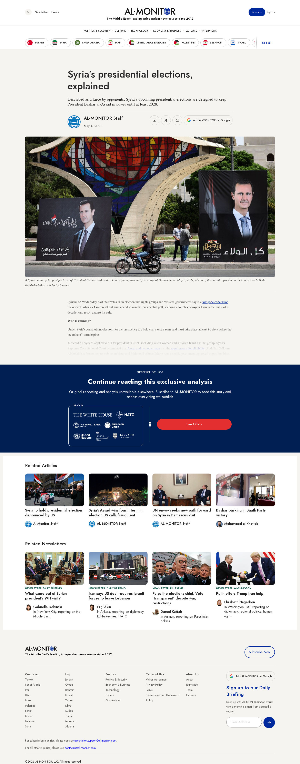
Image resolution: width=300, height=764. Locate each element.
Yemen (69, 700)
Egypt (28, 711)
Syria (28, 726)
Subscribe (257, 12)
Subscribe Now (259, 652)
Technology (139, 31)
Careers (191, 695)
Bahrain (69, 690)
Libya (68, 706)
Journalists (192, 685)
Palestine (30, 706)
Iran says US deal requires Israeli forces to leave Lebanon (116, 596)
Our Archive (113, 700)
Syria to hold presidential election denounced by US (53, 513)
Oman (69, 685)
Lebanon (30, 721)
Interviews (209, 31)
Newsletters (41, 12)
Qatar (28, 716)
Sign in (271, 12)
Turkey (29, 679)
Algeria (69, 726)
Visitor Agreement (156, 679)
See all (266, 43)
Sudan (69, 711)
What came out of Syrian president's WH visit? (46, 596)
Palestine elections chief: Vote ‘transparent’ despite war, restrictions (177, 598)
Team (189, 690)
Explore (191, 31)
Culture (120, 31)
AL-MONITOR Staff (103, 118)
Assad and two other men (143, 348)
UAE (27, 695)
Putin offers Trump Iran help (239, 593)
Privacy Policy (154, 685)
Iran (27, 690)
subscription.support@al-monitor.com (94, 740)
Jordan (69, 679)
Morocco (70, 721)
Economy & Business (167, 31)
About (189, 679)
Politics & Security (96, 31)
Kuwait (69, 695)
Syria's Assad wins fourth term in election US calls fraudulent (115, 513)
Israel (28, 700)
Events (55, 12)
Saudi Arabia (32, 685)
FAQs (149, 690)
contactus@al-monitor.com (80, 748)
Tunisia (69, 716)
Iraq (67, 674)
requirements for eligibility (187, 348)
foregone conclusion (215, 302)
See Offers (194, 424)
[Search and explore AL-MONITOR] (28, 12)
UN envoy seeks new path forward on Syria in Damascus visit (181, 513)
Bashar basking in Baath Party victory (241, 513)
